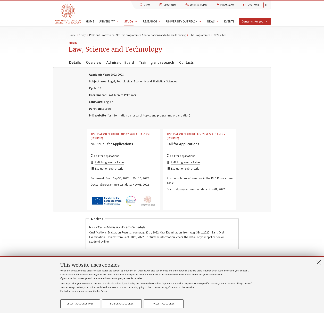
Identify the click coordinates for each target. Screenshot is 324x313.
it (266, 5)
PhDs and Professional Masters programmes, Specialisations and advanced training (137, 35)
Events (229, 21)
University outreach (181, 21)
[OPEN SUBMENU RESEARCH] (159, 21)
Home (90, 21)
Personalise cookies (122, 304)
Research (150, 21)
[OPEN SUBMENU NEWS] (217, 21)
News (211, 21)
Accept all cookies (164, 304)
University (107, 21)
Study (128, 21)
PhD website (97, 115)
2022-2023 (220, 35)
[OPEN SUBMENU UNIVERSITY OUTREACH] (199, 21)
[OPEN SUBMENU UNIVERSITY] (117, 21)
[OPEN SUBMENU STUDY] (135, 21)
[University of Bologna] (68, 14)
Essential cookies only (80, 304)
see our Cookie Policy (96, 291)
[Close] (318, 262)
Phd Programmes (199, 35)
